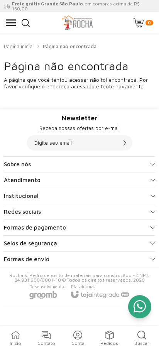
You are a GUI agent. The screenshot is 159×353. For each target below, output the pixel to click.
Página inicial (19, 46)
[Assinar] (124, 142)
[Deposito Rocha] (77, 22)
